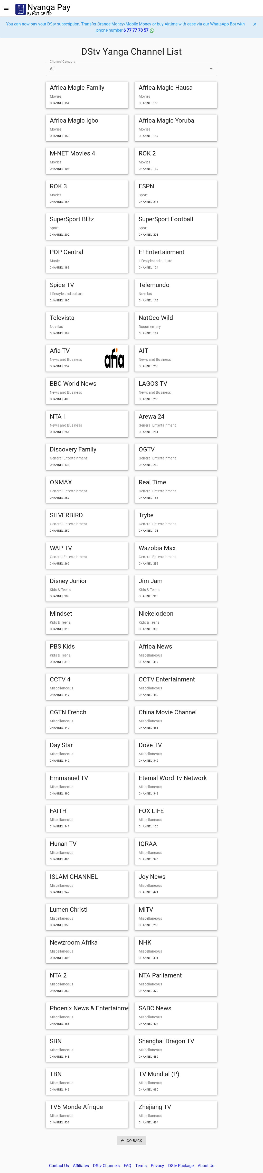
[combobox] (131, 69)
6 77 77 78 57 (136, 30)
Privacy (157, 1165)
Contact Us (59, 1165)
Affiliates (81, 1165)
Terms (141, 1165)
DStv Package (181, 1165)
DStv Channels (106, 1165)
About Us (206, 1165)
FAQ (127, 1165)
